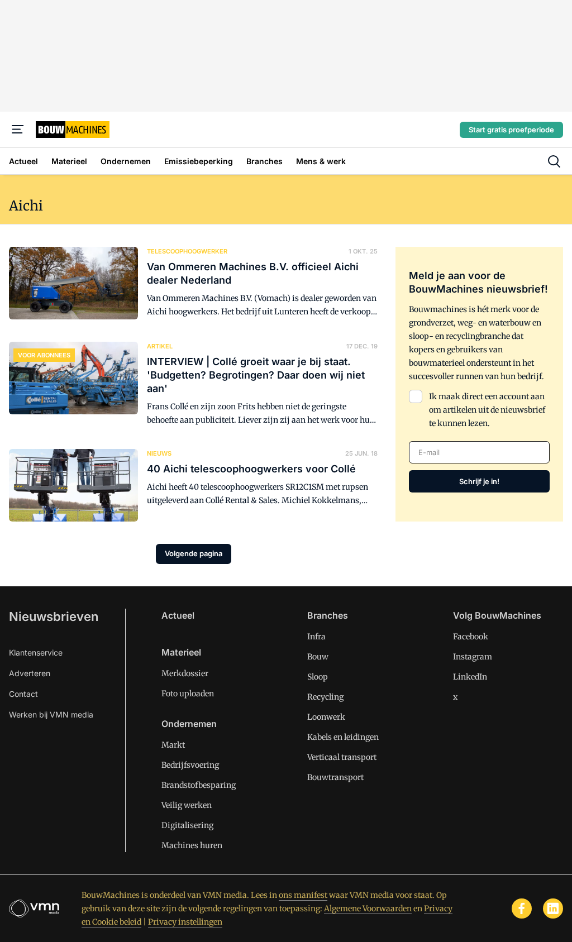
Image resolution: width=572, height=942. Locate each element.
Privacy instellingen (185, 922)
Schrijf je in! (479, 481)
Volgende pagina (193, 553)
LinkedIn (470, 677)
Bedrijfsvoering (190, 765)
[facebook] (522, 908)
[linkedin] (553, 908)
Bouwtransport (335, 777)
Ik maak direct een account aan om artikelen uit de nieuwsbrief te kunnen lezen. (487, 409)
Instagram (472, 657)
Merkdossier (184, 673)
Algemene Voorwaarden (368, 908)
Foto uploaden (187, 693)
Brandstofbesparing (198, 785)
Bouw (317, 657)
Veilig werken (186, 805)
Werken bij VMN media (51, 714)
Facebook (470, 637)
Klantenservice (36, 652)
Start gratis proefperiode (511, 129)
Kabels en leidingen (343, 737)
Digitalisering (187, 825)
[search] (554, 161)
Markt (173, 745)
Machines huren (191, 845)
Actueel (177, 615)
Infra (316, 637)
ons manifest (303, 895)
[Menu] (18, 129)
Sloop (317, 677)
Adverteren (29, 673)
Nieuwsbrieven (53, 616)
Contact (23, 694)
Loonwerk (326, 717)
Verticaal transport (341, 757)
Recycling (325, 697)
